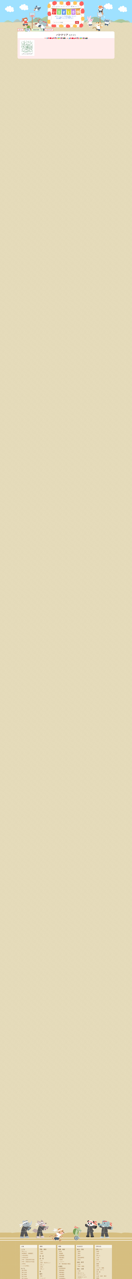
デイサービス (81, 1275)
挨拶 (98, 1251)
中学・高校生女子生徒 (28, 1261)
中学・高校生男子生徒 (28, 1259)
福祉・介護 (80, 1269)
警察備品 (61, 1272)
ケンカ (98, 1261)
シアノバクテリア (27, 54)
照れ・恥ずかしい (45, 1262)
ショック (43, 1278)
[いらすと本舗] (66, 11)
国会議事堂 (81, 1257)
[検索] (77, 22)
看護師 (61, 1253)
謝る (41, 1267)
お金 (79, 1264)
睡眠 (98, 1263)
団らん (98, 1255)
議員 (79, 1251)
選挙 (79, 1253)
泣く (41, 1260)
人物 (22, 1246)
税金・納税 (81, 1266)
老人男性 (24, 1274)
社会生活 (80, 1246)
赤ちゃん (24, 1251)
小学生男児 (25, 1255)
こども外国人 (25, 1266)
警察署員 (61, 1270)
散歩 (98, 1259)
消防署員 (61, 1274)
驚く (41, 1276)
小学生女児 (25, 1257)
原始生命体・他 (37, 29)
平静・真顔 (43, 1249)
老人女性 (24, 1276)
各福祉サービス (82, 1277)
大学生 (24, 1263)
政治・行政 (80, 1249)
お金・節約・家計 (102, 1276)
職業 (59, 1246)
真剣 (41, 1253)
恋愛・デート (100, 1270)
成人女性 (24, 1272)
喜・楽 (42, 1256)
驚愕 (41, 1274)
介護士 (61, 1259)
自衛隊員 (61, 1276)
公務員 (60, 1266)
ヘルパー (61, 1261)
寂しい (42, 1269)
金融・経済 (80, 1262)
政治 (79, 1259)
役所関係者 (62, 1268)
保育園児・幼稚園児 (27, 1253)
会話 (98, 1253)
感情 (41, 1246)
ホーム (20, 29)
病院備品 (61, 1257)
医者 (60, 1251)
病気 (98, 1266)
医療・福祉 (61, 1249)
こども (23, 1249)
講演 (79, 1255)
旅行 (98, 1274)
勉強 (98, 1278)
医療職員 (61, 1255)
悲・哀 (42, 1258)
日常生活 (98, 1246)
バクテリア (49, 29)
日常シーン (99, 1249)
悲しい (42, 1264)
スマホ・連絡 (100, 1268)
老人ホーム (81, 1273)
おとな (23, 1268)
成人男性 (24, 1270)
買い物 (98, 1272)
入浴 (98, 1257)
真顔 (41, 1251)
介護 (79, 1271)
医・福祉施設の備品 (64, 1263)
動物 (27, 29)
